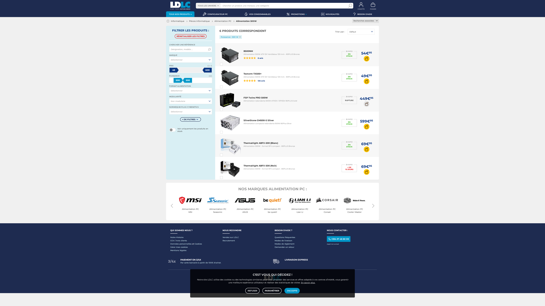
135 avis (261, 81)
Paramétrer (272, 290)
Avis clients (181, 240)
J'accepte (292, 290)
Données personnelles (181, 244)
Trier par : (340, 31)
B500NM (248, 51)
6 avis (260, 58)
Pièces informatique (199, 21)
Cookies (198, 244)
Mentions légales (178, 250)
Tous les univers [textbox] (207, 6)
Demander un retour (284, 247)
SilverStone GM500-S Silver (259, 120)
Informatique (177, 21)
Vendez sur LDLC (231, 237)
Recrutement (229, 240)
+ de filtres (188, 119)
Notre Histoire (177, 237)
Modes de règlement (284, 244)
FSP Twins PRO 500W (256, 97)
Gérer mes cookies (179, 247)
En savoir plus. (308, 282)
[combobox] (208, 5)
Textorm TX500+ (253, 73)
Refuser (252, 290)
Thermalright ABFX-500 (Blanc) (261, 143)
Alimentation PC (222, 21)
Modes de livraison (283, 240)
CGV (172, 240)
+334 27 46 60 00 (340, 239)
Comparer (226, 64)
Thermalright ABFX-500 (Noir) (260, 165)
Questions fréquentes (285, 237)
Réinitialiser (191, 36)
